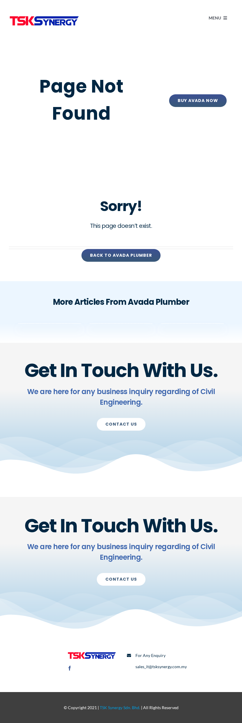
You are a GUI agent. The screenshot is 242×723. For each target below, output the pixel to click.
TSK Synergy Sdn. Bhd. (120, 707)
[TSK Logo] (44, 14)
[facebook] (69, 668)
